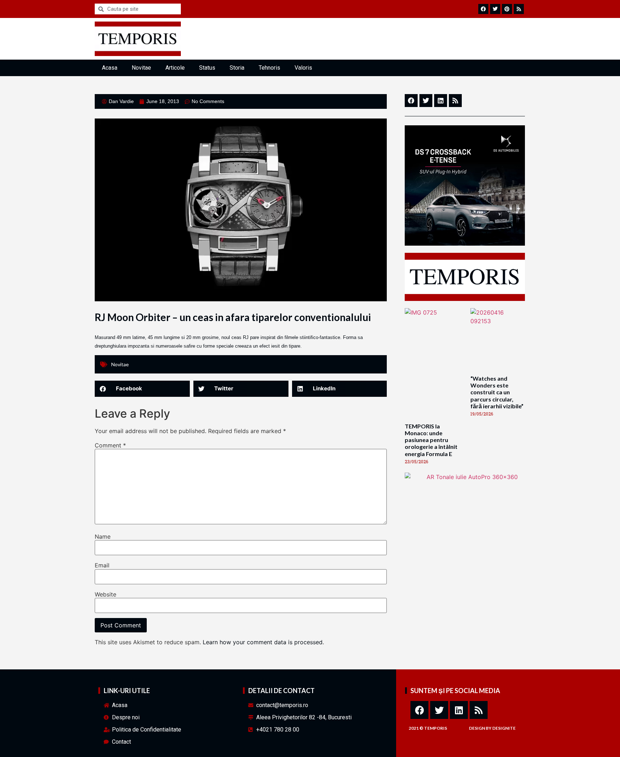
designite (504, 728)
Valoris (303, 67)
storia (237, 67)
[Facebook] (419, 710)
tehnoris (269, 67)
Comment (110, 445)
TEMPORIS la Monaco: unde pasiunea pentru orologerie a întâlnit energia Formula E (431, 440)
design (477, 728)
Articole (175, 67)
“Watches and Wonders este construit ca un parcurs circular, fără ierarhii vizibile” (496, 392)
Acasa (109, 67)
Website (105, 594)
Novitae (141, 67)
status (207, 67)
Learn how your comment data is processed (263, 642)
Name (103, 536)
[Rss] (479, 710)
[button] (142, 389)
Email (102, 565)
